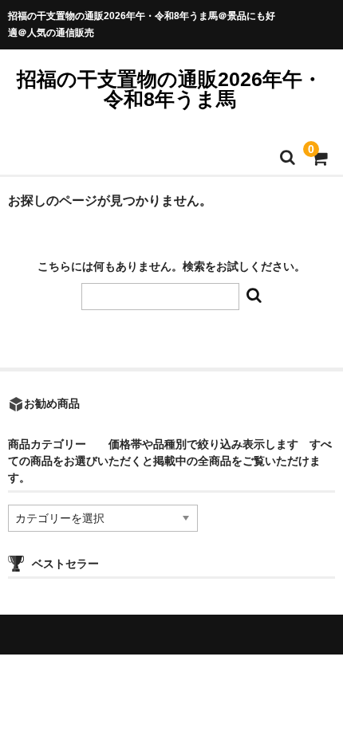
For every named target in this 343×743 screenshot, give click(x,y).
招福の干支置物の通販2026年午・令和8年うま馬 (169, 89)
